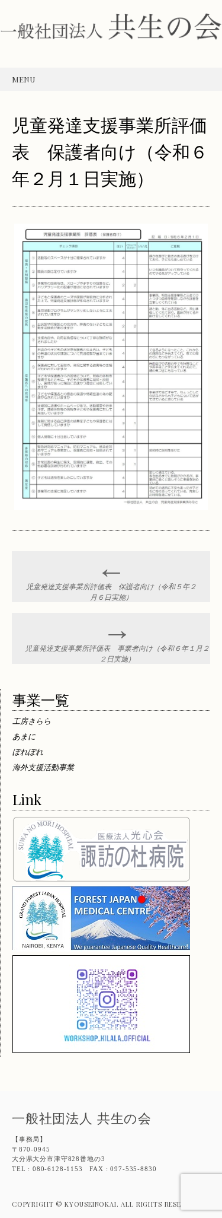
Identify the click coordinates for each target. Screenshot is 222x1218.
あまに (24, 736)
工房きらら (31, 720)
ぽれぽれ (27, 751)
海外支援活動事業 (43, 767)
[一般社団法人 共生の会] (111, 42)
